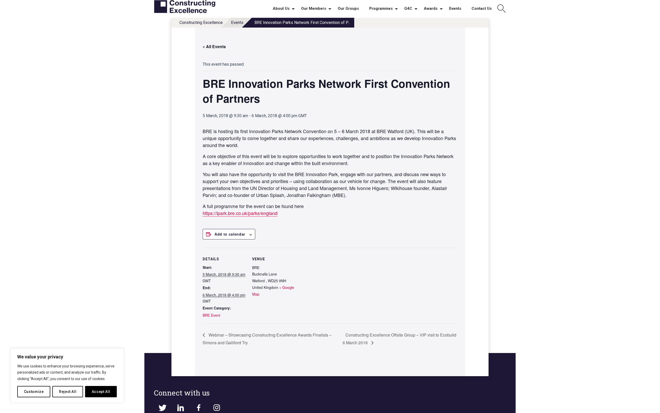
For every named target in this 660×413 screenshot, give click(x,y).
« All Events (214, 46)
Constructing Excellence (201, 22)
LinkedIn (180, 408)
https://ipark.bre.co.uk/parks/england (240, 213)
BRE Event (211, 315)
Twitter (162, 408)
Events (237, 22)
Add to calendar (229, 234)
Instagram (216, 408)
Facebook (198, 408)
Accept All (101, 392)
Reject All (68, 392)
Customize (34, 392)
